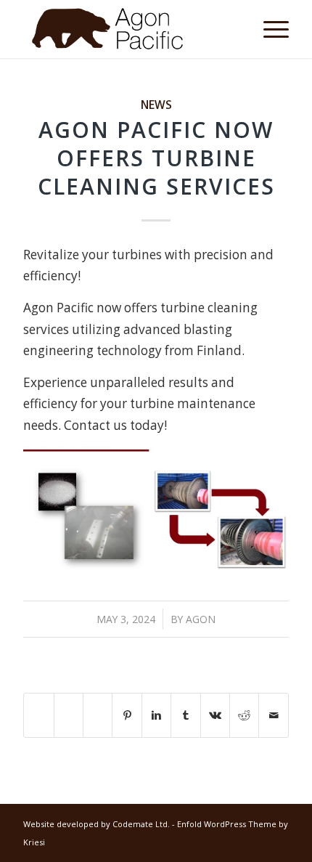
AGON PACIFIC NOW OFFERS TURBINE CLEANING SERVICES (156, 158)
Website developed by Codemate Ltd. (96, 823)
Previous (56, 512)
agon (200, 619)
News (156, 105)
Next (256, 512)
